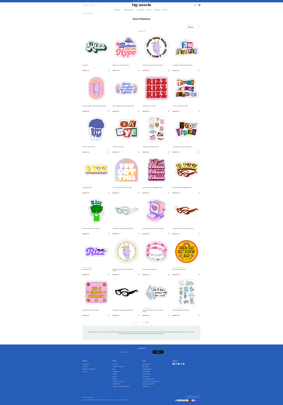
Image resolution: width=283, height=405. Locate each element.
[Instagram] (176, 364)
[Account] (195, 5)
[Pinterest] (183, 364)
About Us (165, 10)
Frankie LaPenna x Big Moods (151, 381)
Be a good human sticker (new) (91, 310)
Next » (147, 322)
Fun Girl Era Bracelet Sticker (150, 269)
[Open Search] (84, 5)
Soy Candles (146, 371)
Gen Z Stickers (90, 13)
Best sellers (146, 366)
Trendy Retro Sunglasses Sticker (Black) (123, 310)
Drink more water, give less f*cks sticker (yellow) (123, 270)
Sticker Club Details (125, 400)
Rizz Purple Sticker (87, 269)
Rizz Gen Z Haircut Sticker (89, 147)
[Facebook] (173, 364)
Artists (114, 376)
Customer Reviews (118, 366)
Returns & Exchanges (89, 369)
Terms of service (109, 400)
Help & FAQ (86, 364)
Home (84, 13)
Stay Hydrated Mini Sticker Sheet (181, 310)
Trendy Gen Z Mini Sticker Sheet (151, 147)
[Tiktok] (181, 364)
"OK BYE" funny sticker (118, 147)
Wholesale (157, 10)
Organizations (117, 384)
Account (85, 366)
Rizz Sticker (85, 65)
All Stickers (117, 10)
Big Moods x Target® (148, 384)
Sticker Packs (146, 374)
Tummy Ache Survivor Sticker (180, 106)
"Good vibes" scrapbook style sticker (182, 147)
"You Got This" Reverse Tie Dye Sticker (122, 187)
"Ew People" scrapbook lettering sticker (182, 65)
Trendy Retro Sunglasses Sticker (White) (123, 228)
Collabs (115, 374)
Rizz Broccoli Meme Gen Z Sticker (91, 228)
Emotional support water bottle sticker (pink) (94, 106)
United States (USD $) (192, 397)
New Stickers (146, 364)
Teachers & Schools (118, 381)
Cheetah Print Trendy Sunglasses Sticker (183, 228)
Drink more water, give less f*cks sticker (153, 65)
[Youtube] (178, 364)
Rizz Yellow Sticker (87, 187)
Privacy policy (117, 400)
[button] (199, 5)
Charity (115, 379)
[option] (141, 1)
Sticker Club (146, 376)
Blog (114, 369)
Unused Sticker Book (148, 379)
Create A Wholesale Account (121, 386)
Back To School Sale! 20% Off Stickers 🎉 (141, 1)
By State (149, 10)
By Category (140, 10)
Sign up (158, 352)
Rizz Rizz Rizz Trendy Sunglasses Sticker (152, 187)
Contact (85, 371)
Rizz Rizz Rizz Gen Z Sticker (149, 106)
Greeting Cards (128, 10)
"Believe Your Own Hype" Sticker (121, 65)
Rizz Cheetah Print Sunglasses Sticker (182, 187)
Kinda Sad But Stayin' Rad (179, 269)
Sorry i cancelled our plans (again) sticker (123, 106)
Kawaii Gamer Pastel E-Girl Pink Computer (153, 228)
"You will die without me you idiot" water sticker (153, 310)
